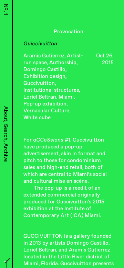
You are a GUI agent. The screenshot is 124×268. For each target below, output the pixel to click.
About (6, 113)
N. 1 (6, 9)
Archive (6, 152)
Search (6, 132)
